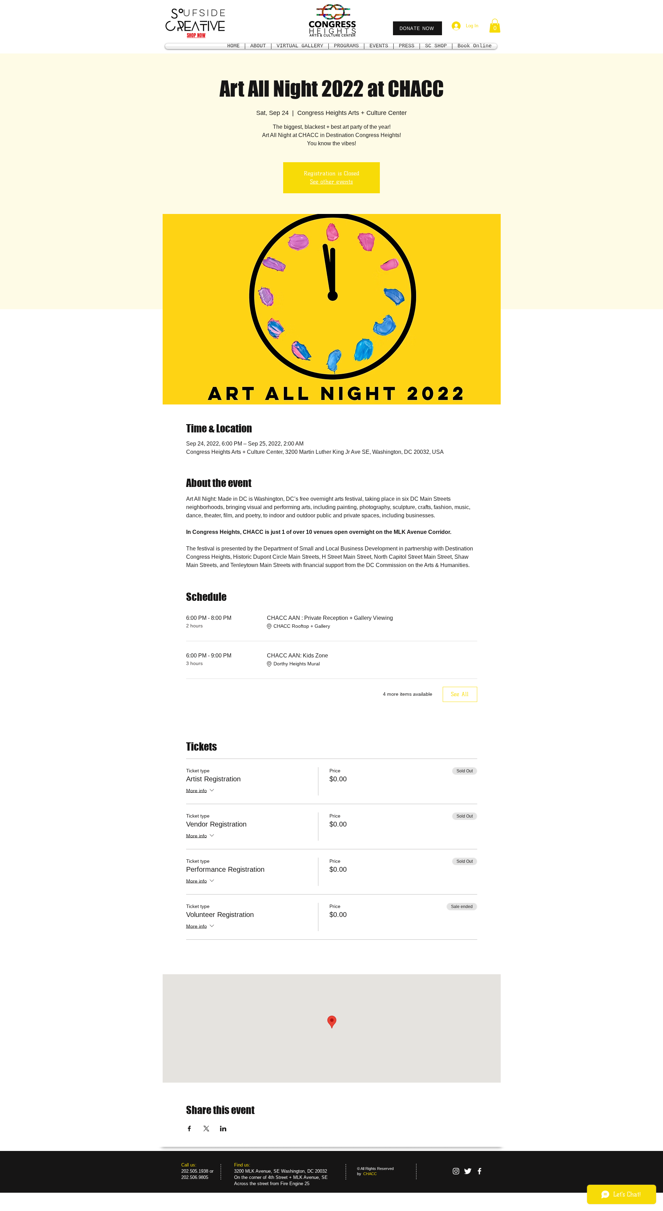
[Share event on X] (206, 1128)
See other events (331, 181)
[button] (495, 26)
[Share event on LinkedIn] (223, 1128)
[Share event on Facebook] (189, 1128)
